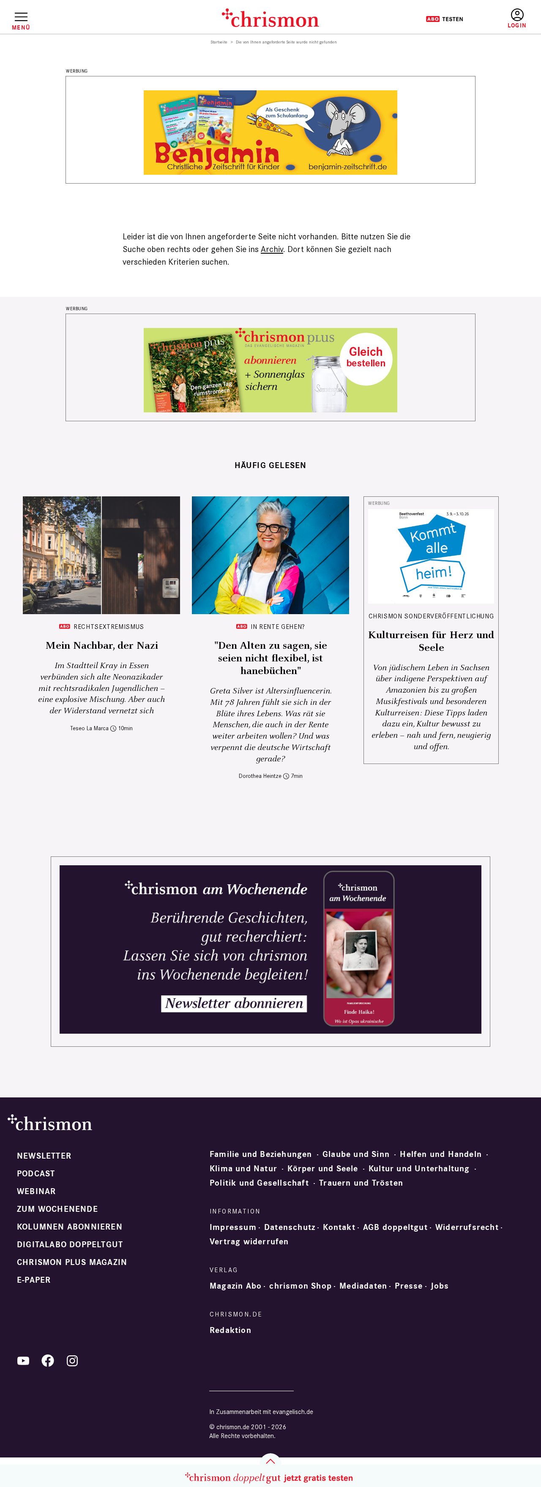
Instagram (72, 1360)
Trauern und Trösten (361, 1183)
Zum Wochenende (57, 1209)
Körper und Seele (322, 1169)
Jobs (440, 1286)
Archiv (272, 249)
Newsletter (44, 1156)
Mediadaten (363, 1286)
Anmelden (517, 18)
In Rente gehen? (278, 627)
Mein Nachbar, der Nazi (101, 646)
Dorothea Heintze (260, 776)
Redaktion (230, 1330)
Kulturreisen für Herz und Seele (431, 641)
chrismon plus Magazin (72, 1262)
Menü (21, 27)
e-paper (34, 1280)
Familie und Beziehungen (261, 1154)
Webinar (36, 1191)
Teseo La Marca (89, 728)
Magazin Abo (236, 1286)
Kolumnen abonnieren (70, 1227)
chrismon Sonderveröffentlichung (431, 616)
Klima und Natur (243, 1169)
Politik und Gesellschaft (259, 1183)
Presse (409, 1286)
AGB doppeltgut (395, 1227)
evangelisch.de (293, 1412)
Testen (444, 19)
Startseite (219, 42)
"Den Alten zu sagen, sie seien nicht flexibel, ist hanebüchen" (270, 658)
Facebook (47, 1360)
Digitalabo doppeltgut (70, 1245)
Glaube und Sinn (356, 1154)
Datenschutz (289, 1227)
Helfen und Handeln (441, 1154)
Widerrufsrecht (467, 1227)
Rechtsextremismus (109, 627)
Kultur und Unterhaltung (419, 1169)
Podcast (36, 1174)
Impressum (233, 1227)
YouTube (23, 1360)
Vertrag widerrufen (249, 1242)
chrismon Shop (300, 1286)
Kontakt (339, 1227)
